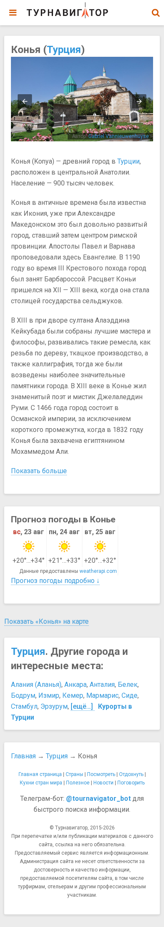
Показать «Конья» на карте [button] (46, 621)
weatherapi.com (98, 571)
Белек (128, 685)
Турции (128, 161)
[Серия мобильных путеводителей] (67, 10)
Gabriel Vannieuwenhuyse (118, 136)
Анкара (75, 685)
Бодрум (23, 695)
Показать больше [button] (39, 471)
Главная (23, 756)
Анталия (102, 685)
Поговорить (131, 783)
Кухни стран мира (41, 783)
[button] (155, 12)
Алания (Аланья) (36, 685)
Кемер (72, 695)
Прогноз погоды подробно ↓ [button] (55, 581)
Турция (64, 50)
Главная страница (40, 774)
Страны (74, 774)
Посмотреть (101, 774)
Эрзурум (54, 706)
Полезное (78, 783)
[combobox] (155, 8)
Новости (103, 783)
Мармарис (102, 695)
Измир (48, 695)
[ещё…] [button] (82, 706)
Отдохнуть (131, 774)
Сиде (130, 695)
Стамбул (24, 706)
